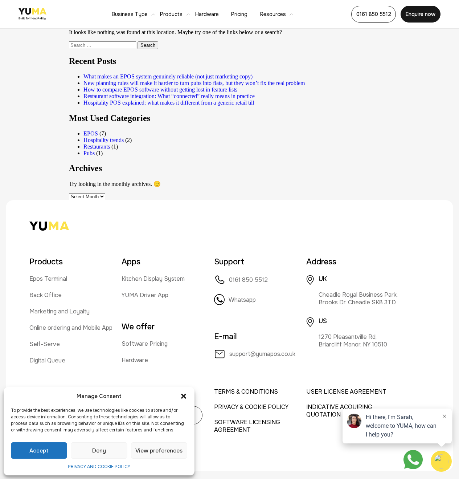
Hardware (207, 14)
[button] (183, 396)
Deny (99, 450)
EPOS (90, 133)
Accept (39, 450)
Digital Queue (47, 360)
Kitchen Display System (153, 279)
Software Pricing (145, 344)
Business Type (130, 14)
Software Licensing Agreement (247, 426)
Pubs (89, 153)
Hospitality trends (103, 140)
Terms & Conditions (246, 391)
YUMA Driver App (145, 295)
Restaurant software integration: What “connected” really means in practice (169, 96)
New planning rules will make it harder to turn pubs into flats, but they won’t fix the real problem (194, 83)
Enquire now (420, 14)
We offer (138, 327)
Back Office (45, 295)
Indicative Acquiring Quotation (339, 410)
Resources (273, 14)
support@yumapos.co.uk (262, 354)
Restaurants (96, 146)
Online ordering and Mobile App (70, 328)
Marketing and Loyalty (59, 311)
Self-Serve (44, 344)
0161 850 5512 (373, 14)
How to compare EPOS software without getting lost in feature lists (160, 89)
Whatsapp (242, 300)
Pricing (239, 14)
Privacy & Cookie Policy (251, 407)
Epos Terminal (48, 279)
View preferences (159, 450)
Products (171, 14)
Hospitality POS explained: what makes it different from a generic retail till (168, 103)
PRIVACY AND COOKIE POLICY (99, 467)
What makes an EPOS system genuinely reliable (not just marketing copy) (168, 76)
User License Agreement (346, 391)
